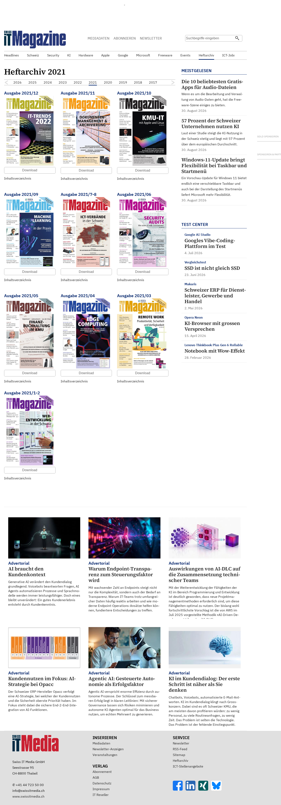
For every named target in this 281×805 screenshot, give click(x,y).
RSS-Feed (180, 749)
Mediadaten (101, 743)
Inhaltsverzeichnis (17, 178)
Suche (189, 46)
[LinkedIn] (192, 789)
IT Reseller (101, 795)
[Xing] (204, 789)
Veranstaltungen (105, 755)
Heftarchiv (180, 760)
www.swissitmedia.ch (28, 796)
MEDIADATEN (98, 38)
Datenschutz (102, 783)
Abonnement (102, 772)
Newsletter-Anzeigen (108, 749)
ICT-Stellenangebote (188, 766)
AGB (96, 777)
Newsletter (181, 743)
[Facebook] (179, 789)
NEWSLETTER (151, 38)
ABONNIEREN (125, 38)
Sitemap (179, 755)
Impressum (101, 789)
